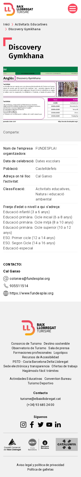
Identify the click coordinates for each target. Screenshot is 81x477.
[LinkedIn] (58, 424)
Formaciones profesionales (32, 352)
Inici (6, 24)
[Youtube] (49, 424)
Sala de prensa (58, 348)
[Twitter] (40, 424)
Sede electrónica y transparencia (26, 366)
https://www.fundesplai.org (31, 293)
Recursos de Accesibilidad (40, 357)
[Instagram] (23, 424)
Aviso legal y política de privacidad (40, 465)
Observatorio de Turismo (29, 348)
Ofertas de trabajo (65, 366)
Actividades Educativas (26, 378)
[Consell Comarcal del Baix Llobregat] (12, 444)
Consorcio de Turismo (26, 343)
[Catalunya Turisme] (67, 444)
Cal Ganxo (12, 271)
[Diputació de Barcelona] (38, 444)
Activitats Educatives (31, 24)
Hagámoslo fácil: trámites (40, 370)
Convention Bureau (57, 378)
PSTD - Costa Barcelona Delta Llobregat (40, 361)
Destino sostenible (57, 343)
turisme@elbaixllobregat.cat (40, 399)
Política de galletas (40, 469)
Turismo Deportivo (40, 383)
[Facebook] (32, 424)
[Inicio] (18, 9)
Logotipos (61, 352)
